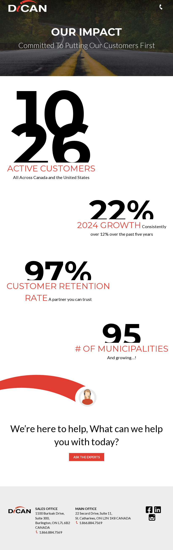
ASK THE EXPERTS (86, 457)
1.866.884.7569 (50, 532)
